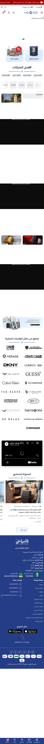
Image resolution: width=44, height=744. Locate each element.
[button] (23, 39)
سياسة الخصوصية (38, 599)
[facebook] (11, 652)
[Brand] (10, 84)
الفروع (41, 595)
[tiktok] (19, 652)
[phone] (5, 7)
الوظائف (41, 592)
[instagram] (32, 652)
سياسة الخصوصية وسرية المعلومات (34, 617)
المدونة (41, 584)
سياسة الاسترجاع (39, 610)
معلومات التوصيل (38, 606)
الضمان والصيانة (39, 621)
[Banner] (32, 95)
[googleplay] (15, 631)
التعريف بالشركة (39, 588)
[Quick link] (38, 75)
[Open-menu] (42, 12)
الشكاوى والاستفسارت (37, 614)
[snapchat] (24, 652)
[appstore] (30, 631)
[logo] (22, 542)
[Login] (9, 13)
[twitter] (28, 652)
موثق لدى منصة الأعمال (22, 642)
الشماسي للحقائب (12, 664)
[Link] (34, 53)
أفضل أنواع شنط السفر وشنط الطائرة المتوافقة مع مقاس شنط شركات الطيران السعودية (26, 510)
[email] (2, 7)
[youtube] (15, 652)
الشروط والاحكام (38, 603)
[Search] (13, 13)
